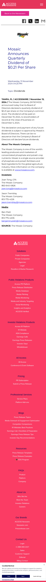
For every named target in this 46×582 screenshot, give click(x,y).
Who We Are (22, 496)
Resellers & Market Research (22, 269)
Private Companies (22, 259)
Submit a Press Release (22, 384)
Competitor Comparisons (22, 424)
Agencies (22, 262)
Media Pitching (22, 294)
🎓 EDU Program (22, 460)
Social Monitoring (22, 305)
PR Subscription (22, 380)
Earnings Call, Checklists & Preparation (22, 431)
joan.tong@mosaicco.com (14, 188)
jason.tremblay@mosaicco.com (17, 202)
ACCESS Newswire (22, 522)
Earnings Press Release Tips (22, 434)
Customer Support (22, 554)
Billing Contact (22, 561)
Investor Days (22, 344)
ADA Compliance (22, 333)
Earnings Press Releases (22, 340)
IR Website (22, 330)
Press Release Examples (22, 456)
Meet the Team (22, 500)
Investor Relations (22, 503)
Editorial (22, 557)
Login (22, 543)
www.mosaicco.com (24, 170)
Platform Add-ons (22, 402)
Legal (22, 266)
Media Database (22, 291)
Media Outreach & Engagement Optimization (22, 421)
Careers (22, 507)
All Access (22, 362)
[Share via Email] (43, 21)
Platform (22, 478)
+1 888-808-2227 (22, 547)
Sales (22, 550)
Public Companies (22, 255)
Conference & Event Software (22, 365)
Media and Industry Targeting (22, 301)
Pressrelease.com (22, 529)
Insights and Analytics (22, 308)
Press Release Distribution (22, 287)
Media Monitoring (22, 298)
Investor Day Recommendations (22, 438)
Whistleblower (22, 347)
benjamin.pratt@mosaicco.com (17, 221)
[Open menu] (41, 4)
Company (22, 481)
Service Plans (22, 399)
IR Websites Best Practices (22, 427)
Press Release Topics (22, 417)
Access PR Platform (22, 284)
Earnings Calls (22, 337)
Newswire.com (22, 525)
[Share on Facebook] (24, 21)
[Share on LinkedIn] (37, 21)
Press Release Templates (22, 453)
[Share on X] (30, 21)
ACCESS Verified (22, 311)
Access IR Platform (22, 326)
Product (22, 475)
